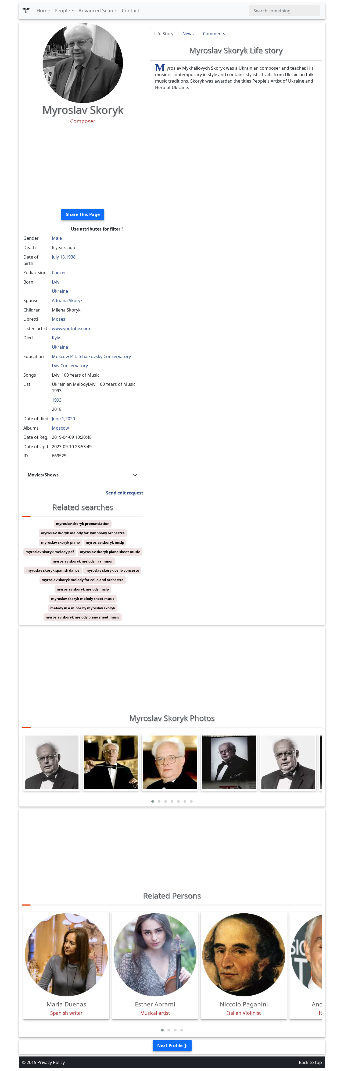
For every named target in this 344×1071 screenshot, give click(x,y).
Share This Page (83, 214)
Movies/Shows (43, 475)
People (62, 10)
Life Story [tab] (163, 34)
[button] (152, 801)
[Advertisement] (82, 166)
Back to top (310, 1062)
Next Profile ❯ (172, 1045)
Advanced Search (97, 10)
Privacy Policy (51, 1062)
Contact (130, 10)
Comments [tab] (214, 34)
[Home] (26, 10)
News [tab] (188, 34)
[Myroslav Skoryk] (82, 62)
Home (43, 10)
